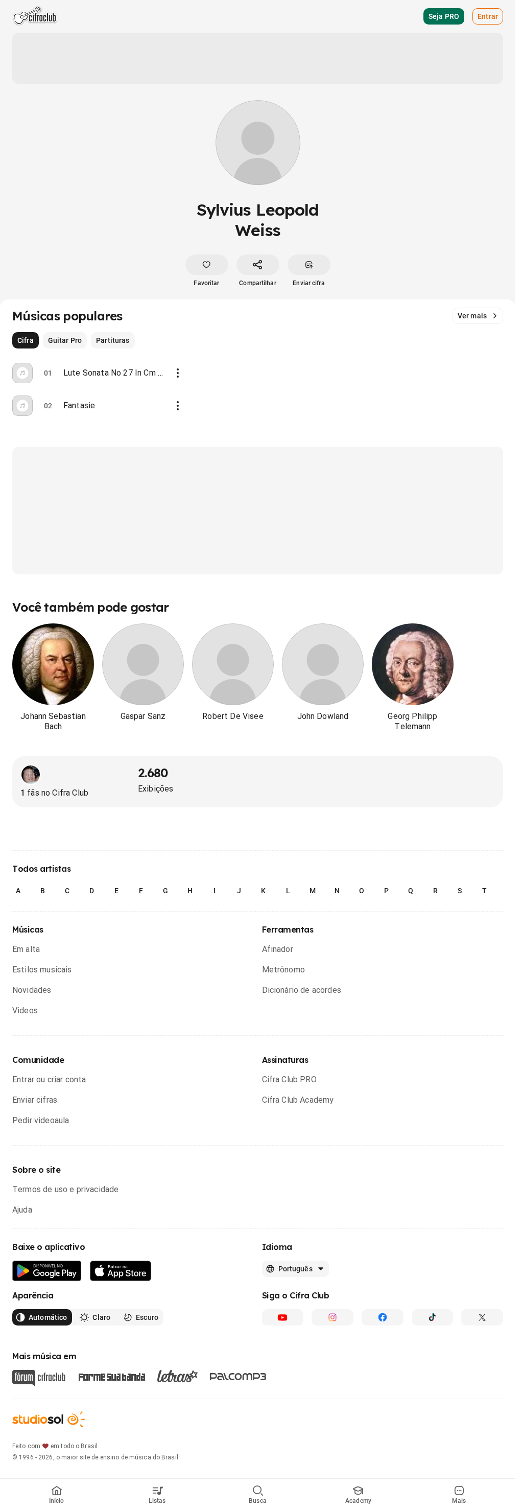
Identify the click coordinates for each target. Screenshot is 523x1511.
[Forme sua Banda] (111, 1376)
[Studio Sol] (48, 1419)
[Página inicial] (35, 16)
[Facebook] (382, 1317)
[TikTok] (433, 1317)
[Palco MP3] (238, 1376)
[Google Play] (47, 1271)
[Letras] (177, 1376)
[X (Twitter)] (482, 1317)
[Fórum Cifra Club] (38, 1378)
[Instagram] (332, 1317)
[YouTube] (283, 1317)
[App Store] (121, 1271)
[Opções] (178, 373)
